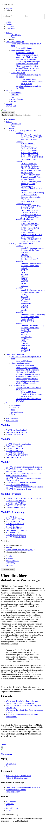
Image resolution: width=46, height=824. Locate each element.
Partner (13, 37)
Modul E (19, 323)
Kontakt (9, 24)
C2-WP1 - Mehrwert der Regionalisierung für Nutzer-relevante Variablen (32, 177)
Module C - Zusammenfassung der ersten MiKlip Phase (33, 291)
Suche (13, 101)
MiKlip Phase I (12, 421)
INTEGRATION (27, 321)
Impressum (10, 26)
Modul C (19, 161)
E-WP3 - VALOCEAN (30, 228)
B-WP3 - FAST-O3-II (29, 153)
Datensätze (15, 95)
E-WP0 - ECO (26, 221)
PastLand (24, 252)
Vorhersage (10, 119)
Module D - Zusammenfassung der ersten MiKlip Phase (33, 315)
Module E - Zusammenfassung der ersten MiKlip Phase (32, 326)
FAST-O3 (24, 277)
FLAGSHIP (25, 299)
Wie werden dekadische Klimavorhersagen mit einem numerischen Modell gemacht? (27, 55)
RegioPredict (26, 303)
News (13, 97)
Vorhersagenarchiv (18, 73)
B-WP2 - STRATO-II (29, 150)
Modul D (19, 312)
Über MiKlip (16, 35)
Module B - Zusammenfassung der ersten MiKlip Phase (33, 264)
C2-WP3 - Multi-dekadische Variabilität (21, 482)
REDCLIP (25, 308)
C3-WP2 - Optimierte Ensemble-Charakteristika (30, 196)
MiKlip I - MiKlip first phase (22, 243)
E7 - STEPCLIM (27, 237)
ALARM (24, 274)
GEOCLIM (25, 345)
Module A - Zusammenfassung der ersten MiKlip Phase (32, 249)
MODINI (24, 255)
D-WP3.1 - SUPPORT (29, 212)
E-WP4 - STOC (27, 230)
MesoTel (24, 310)
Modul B (19, 141)
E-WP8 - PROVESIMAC (31, 239)
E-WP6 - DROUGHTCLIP (31, 235)
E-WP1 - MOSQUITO (30, 223)
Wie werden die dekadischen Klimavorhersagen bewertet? (27, 65)
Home (8, 22)
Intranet (9, 104)
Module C (20, 288)
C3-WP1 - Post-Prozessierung (32, 192)
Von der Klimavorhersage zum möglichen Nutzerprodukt (27, 69)
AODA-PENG (26, 257)
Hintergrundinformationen (21, 50)
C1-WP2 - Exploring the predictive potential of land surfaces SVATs (31, 170)
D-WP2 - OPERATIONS (30, 210)
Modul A (19, 133)
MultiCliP (24, 281)
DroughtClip (25, 343)
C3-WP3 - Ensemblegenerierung (29, 200)
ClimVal (24, 352)
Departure (24, 301)
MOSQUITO (26, 332)
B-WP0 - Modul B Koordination (28, 145)
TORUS (24, 268)
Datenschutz (10, 28)
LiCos (23, 272)
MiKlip (9, 33)
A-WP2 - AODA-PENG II (31, 137)
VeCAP (24, 348)
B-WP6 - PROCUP (28, 159)
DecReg (24, 294)
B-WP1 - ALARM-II (29, 148)
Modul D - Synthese (23, 204)
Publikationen (16, 92)
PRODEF (24, 297)
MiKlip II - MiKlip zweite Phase (23, 130)
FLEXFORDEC (27, 319)
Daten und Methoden (24, 48)
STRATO (24, 286)
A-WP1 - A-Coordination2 (31, 135)
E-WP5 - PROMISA (29, 232)
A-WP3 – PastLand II (29, 139)
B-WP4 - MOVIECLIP (30, 155)
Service (9, 90)
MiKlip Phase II (12, 418)
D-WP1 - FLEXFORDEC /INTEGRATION (31, 207)
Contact (4, 744)
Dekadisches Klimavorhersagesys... (19, 550)
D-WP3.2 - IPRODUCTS (31, 215)
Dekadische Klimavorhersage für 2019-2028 (23, 787)
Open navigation (7, 569)
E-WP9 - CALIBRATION (31, 241)
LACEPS (24, 306)
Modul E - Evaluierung (25, 219)
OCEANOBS (26, 337)
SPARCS (24, 270)
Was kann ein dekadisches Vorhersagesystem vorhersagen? (28, 60)
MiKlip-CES (11, 106)
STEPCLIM (25, 339)
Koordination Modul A (29, 259)
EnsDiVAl (25, 330)
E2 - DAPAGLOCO (29, 226)
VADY (23, 341)
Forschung (10, 128)
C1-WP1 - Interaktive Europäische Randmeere (30, 165)
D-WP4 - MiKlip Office (30, 217)
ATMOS (24, 279)
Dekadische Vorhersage (15, 42)
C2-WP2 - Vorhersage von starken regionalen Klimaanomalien (31, 183)
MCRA (23, 283)
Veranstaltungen (17, 99)
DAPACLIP (25, 350)
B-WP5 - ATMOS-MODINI (32, 157)
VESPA (24, 334)
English (9, 8)
